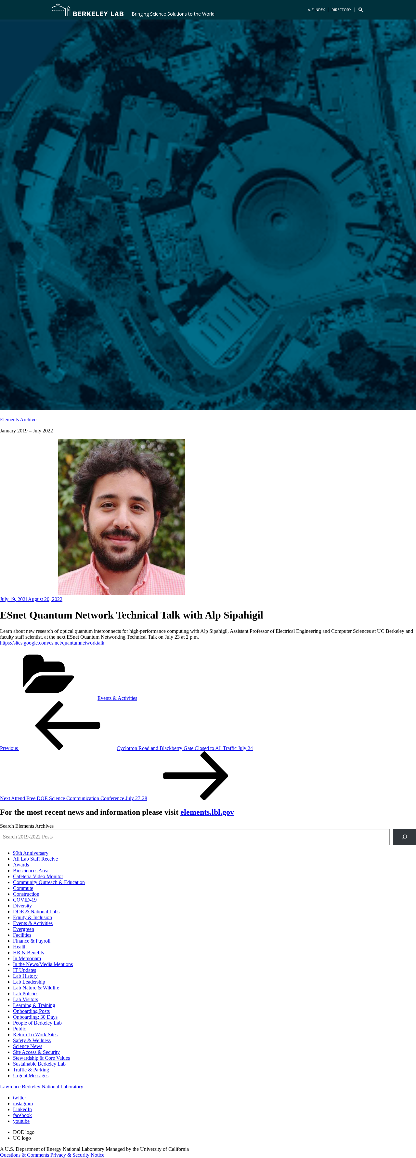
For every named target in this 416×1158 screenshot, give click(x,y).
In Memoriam (27, 958)
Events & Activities (117, 698)
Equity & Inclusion (32, 917)
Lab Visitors (25, 999)
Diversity (22, 905)
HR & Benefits (28, 952)
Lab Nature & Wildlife (36, 987)
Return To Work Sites (35, 1034)
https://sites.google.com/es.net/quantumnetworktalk (52, 643)
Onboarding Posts (31, 1011)
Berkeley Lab (88, 10)
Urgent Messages (30, 1075)
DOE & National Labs (36, 911)
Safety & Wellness (32, 1040)
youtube (21, 1121)
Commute (23, 888)
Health (20, 946)
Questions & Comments (24, 1155)
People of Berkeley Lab (37, 1023)
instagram (23, 1103)
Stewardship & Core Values (41, 1058)
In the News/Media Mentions (43, 964)
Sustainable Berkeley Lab (39, 1064)
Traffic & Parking (31, 1069)
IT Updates (24, 970)
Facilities (22, 935)
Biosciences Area (30, 870)
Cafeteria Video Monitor (38, 876)
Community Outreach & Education (49, 882)
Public (19, 1028)
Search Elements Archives (27, 826)
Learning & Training (34, 1005)
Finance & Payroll (31, 941)
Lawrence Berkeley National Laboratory (41, 1086)
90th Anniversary (30, 853)
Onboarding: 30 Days (35, 1017)
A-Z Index (316, 9)
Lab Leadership (29, 982)
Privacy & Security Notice (77, 1155)
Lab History (25, 976)
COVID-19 (25, 900)
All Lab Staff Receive (35, 859)
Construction (26, 894)
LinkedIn (22, 1109)
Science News (27, 1046)
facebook (22, 1115)
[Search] (404, 837)
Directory (341, 9)
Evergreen (23, 929)
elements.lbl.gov (207, 812)
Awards (21, 864)
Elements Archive (18, 419)
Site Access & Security (36, 1052)
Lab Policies (25, 993)
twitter (19, 1097)
